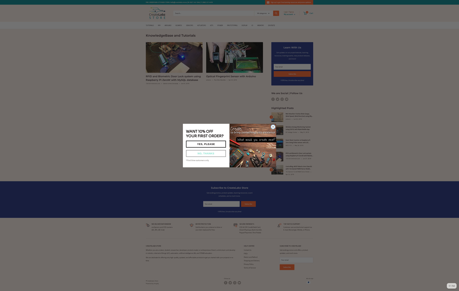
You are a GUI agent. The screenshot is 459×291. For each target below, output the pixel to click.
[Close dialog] (273, 127)
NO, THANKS (206, 153)
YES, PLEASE (206, 144)
